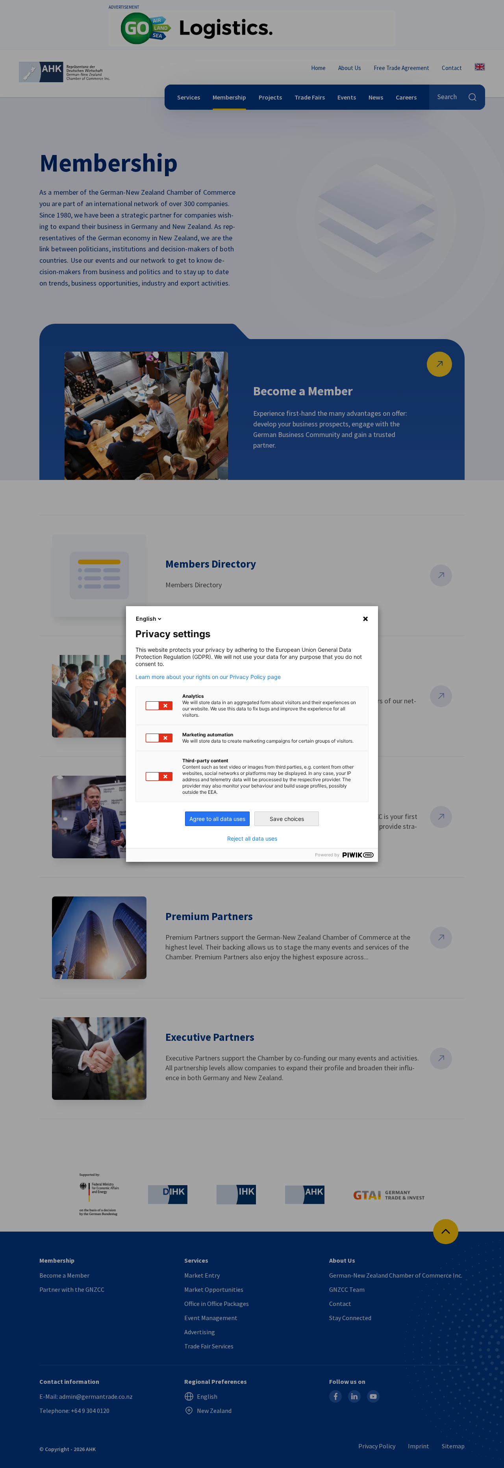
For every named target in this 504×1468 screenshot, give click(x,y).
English (146, 618)
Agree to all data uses (217, 818)
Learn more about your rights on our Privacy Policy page (208, 677)
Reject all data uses (252, 838)
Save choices (287, 818)
